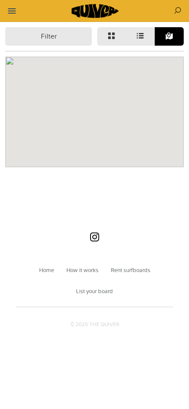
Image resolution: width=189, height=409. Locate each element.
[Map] (169, 36)
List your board (94, 291)
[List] (140, 36)
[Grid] (111, 36)
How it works (82, 270)
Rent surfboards (130, 270)
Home (46, 270)
